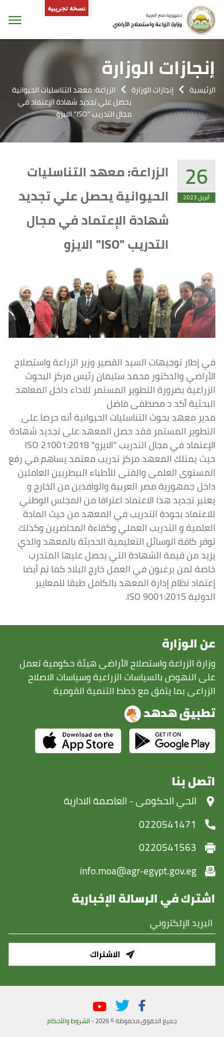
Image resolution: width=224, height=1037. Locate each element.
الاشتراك (105, 954)
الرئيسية (202, 90)
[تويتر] (122, 1005)
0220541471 (167, 824)
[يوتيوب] (99, 1007)
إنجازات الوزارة (152, 90)
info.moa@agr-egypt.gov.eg (138, 871)
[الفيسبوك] (141, 1005)
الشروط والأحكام (68, 1021)
